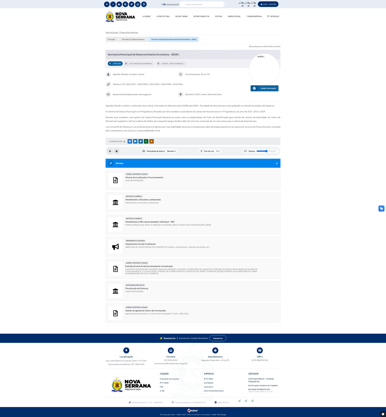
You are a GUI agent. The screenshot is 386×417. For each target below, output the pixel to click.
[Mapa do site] (138, 4)
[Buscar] (164, 4)
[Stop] (117, 151)
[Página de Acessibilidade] (144, 4)
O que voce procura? (170, 4)
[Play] (110, 151)
